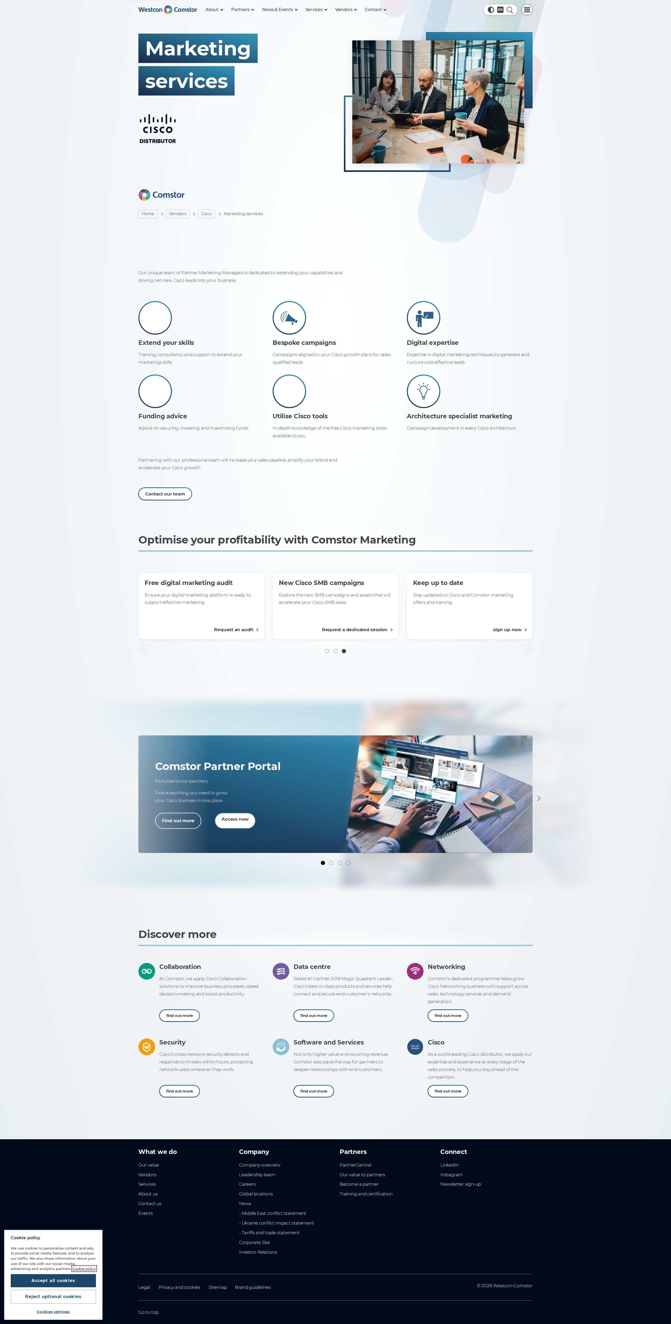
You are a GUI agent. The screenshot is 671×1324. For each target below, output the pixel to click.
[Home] (167, 9)
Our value (148, 1165)
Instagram (451, 1174)
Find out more (178, 820)
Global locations (256, 1193)
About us (148, 1193)
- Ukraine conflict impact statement (276, 1223)
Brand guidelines (253, 1287)
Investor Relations (258, 1252)
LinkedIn (449, 1165)
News (245, 1203)
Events (145, 1213)
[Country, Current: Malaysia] (500, 10)
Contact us (149, 1203)
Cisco (206, 214)
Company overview (259, 1165)
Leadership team (257, 1174)
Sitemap (218, 1287)
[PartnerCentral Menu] (527, 9)
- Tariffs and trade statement (269, 1232)
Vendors (177, 214)
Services (146, 1184)
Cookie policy (84, 1269)
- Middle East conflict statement (272, 1213)
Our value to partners (362, 1174)
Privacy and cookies (179, 1287)
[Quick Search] (510, 10)
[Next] (538, 798)
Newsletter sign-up (460, 1184)
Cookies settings (53, 1312)
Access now (235, 819)
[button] (491, 10)
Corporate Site (254, 1242)
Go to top (148, 1312)
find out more (179, 1015)
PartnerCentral (355, 1165)
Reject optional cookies (53, 1296)
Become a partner (359, 1184)
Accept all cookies (53, 1280)
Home (148, 214)
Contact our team (165, 493)
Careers (247, 1184)
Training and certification (366, 1193)
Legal (144, 1287)
